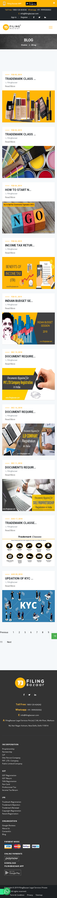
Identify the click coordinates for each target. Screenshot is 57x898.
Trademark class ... (20, 79)
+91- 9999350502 (34, 710)
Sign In (14, 17)
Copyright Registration (11, 810)
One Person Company (11, 757)
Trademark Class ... (20, 134)
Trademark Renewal (10, 808)
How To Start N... (18, 190)
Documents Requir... (20, 467)
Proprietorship (8, 749)
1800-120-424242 (33, 704)
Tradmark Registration (11, 802)
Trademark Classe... (21, 523)
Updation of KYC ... (19, 578)
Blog (4, 834)
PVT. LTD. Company (10, 760)
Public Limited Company (12, 763)
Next (9, 642)
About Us (6, 828)
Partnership (7, 752)
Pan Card (6, 784)
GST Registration (9, 775)
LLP (3, 755)
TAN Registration (9, 781)
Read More (10, 86)
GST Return (7, 778)
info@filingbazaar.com (29, 715)
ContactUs (6, 831)
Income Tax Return (10, 790)
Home (24, 45)
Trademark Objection (11, 805)
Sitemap (39, 895)
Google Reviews (8, 825)
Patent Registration (10, 813)
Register (24, 17)
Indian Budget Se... (19, 301)
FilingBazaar (12, 83)
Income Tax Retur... (19, 245)
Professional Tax (9, 787)
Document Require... (20, 356)
